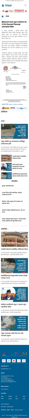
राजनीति (10, 396)
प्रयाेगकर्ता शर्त (3, 410)
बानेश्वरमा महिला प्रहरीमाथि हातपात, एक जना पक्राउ (13, 211)
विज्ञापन (12, 410)
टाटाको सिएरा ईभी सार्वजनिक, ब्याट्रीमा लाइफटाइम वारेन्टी (12, 194)
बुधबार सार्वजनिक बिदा (8, 186)
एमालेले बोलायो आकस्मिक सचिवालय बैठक (19, 157)
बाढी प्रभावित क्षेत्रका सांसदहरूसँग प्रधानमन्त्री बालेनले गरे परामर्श (18, 166)
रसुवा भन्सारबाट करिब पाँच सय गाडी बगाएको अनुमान (12, 334)
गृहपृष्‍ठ (2, 396)
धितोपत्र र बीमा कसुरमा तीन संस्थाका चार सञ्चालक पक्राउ (12, 202)
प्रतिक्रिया (4, 111)
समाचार (2, 398)
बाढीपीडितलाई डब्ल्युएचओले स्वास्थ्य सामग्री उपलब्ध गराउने (19, 175)
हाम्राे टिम (8, 410)
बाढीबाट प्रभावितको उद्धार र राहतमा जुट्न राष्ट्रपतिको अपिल (13, 305)
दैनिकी (7, 16)
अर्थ (16, 396)
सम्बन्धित (4, 229)
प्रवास (24, 399)
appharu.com (14, 417)
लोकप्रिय (14, 181)
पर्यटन (24, 396)
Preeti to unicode (19, 410)
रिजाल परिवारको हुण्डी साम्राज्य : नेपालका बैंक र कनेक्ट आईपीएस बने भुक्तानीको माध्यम (14, 220)
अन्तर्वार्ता (10, 399)
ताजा (3, 121)
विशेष (17, 399)
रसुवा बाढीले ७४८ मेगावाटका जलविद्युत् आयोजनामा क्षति (13, 142)
